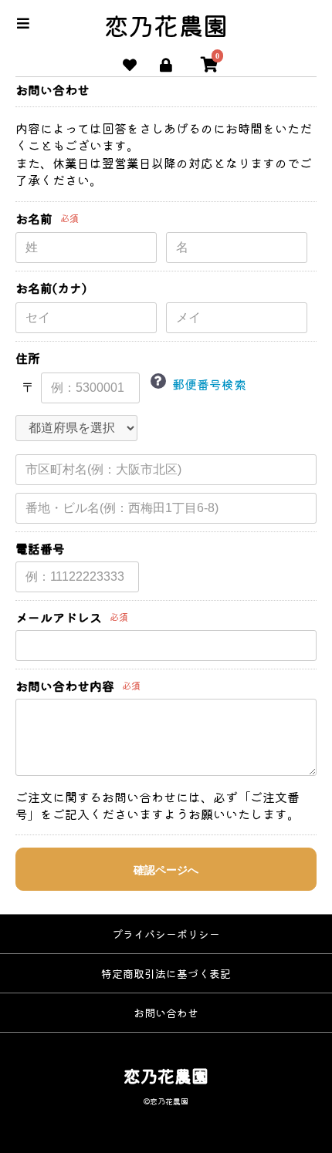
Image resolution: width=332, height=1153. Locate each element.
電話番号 (40, 549)
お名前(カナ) (50, 288)
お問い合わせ (166, 1012)
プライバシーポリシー (166, 934)
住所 (27, 358)
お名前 (34, 219)
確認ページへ (166, 870)
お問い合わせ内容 (64, 686)
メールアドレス (58, 617)
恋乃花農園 (166, 24)
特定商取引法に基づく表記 (166, 973)
